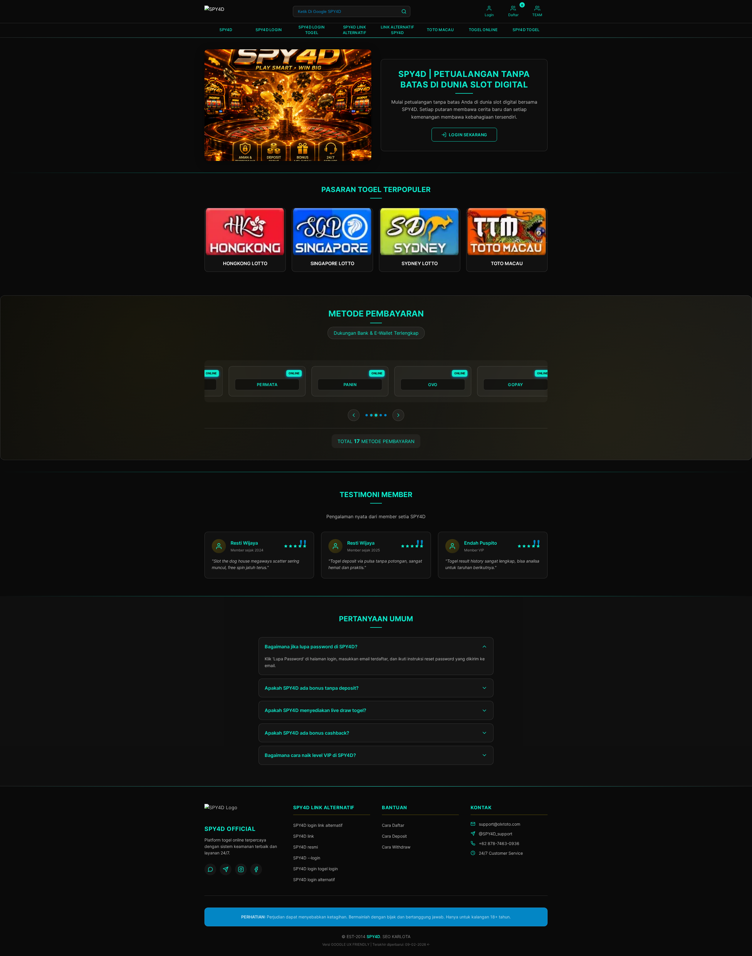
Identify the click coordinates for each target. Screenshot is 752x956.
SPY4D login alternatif (314, 879)
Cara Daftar (393, 825)
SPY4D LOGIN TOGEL (311, 30)
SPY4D (225, 29)
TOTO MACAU (440, 29)
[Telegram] (225, 869)
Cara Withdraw (396, 846)
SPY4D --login (306, 857)
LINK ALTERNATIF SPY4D (397, 30)
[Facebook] (256, 869)
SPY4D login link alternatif (318, 825)
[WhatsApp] (210, 869)
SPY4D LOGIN (269, 29)
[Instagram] (241, 869)
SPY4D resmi (305, 846)
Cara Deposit (394, 836)
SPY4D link (303, 836)
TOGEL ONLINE (483, 29)
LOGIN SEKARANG (468, 134)
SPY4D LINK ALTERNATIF (354, 30)
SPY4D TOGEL (526, 29)
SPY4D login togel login (315, 868)
